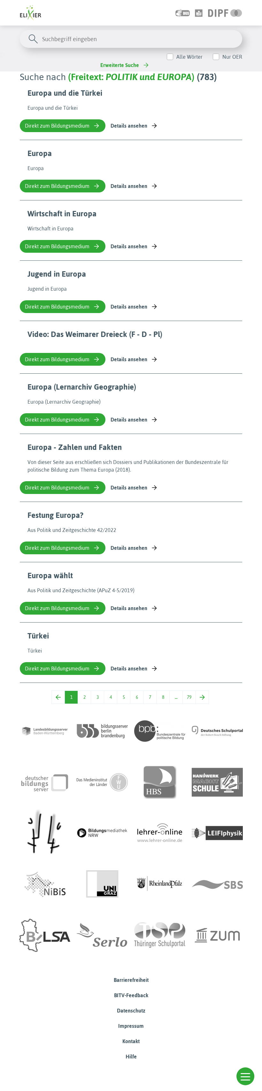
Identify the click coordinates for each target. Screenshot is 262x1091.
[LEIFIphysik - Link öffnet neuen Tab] (217, 833)
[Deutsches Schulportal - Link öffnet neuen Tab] (217, 731)
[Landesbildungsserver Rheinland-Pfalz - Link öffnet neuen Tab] (159, 884)
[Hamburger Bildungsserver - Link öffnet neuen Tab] (159, 782)
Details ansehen (129, 126)
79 (189, 697)
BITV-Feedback (131, 995)
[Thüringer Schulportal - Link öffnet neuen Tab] (159, 935)
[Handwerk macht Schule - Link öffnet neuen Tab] (217, 782)
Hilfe (131, 1056)
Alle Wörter (189, 57)
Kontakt (131, 1041)
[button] (245, 1076)
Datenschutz (131, 1010)
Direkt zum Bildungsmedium (57, 126)
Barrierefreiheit (131, 980)
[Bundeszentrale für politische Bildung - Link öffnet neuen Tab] (159, 731)
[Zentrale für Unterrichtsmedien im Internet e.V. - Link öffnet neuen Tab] (217, 935)
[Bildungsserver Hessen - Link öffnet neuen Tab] (44, 833)
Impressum (131, 1026)
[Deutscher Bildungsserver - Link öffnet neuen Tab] (44, 782)
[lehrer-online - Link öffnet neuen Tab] (159, 833)
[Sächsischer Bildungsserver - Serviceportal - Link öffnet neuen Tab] (217, 884)
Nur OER (232, 57)
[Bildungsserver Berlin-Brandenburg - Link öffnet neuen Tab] (102, 731)
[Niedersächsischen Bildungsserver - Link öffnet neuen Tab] (44, 884)
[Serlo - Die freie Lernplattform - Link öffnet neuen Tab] (102, 935)
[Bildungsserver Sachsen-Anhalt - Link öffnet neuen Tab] (44, 935)
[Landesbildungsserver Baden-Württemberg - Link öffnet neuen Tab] (44, 731)
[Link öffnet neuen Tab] (225, 13)
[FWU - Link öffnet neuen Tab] (102, 782)
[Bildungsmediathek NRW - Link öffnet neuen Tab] (102, 833)
